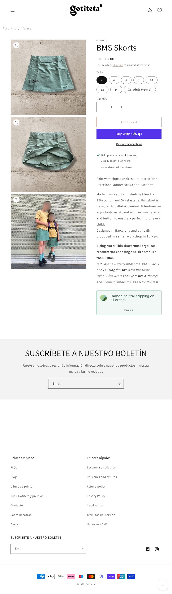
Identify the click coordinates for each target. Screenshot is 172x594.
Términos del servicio (101, 515)
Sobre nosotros (20, 515)
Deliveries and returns (102, 477)
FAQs (13, 467)
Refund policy (96, 486)
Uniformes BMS (97, 524)
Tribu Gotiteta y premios (26, 496)
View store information (116, 167)
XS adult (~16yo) (139, 89)
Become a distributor (101, 467)
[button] (12, 9)
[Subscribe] (119, 384)
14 (116, 89)
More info (128, 310)
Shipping (118, 64)
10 (151, 80)
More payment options (129, 143)
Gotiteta (90, 584)
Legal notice (95, 505)
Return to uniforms (17, 28)
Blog (13, 477)
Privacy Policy (96, 496)
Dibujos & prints (21, 486)
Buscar (15, 524)
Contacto (16, 505)
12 (102, 89)
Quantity (101, 99)
